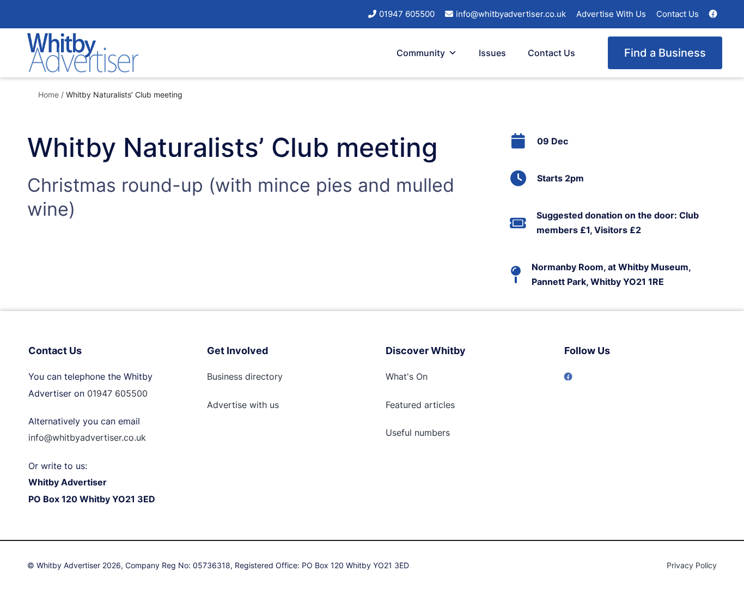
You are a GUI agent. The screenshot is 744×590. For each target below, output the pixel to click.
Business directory (245, 376)
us (273, 404)
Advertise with (237, 404)
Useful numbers (418, 432)
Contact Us (677, 14)
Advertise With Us (611, 14)
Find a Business (665, 52)
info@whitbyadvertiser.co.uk (511, 14)
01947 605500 (407, 14)
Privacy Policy (692, 565)
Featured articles (420, 404)
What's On (407, 376)
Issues (492, 52)
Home (48, 94)
